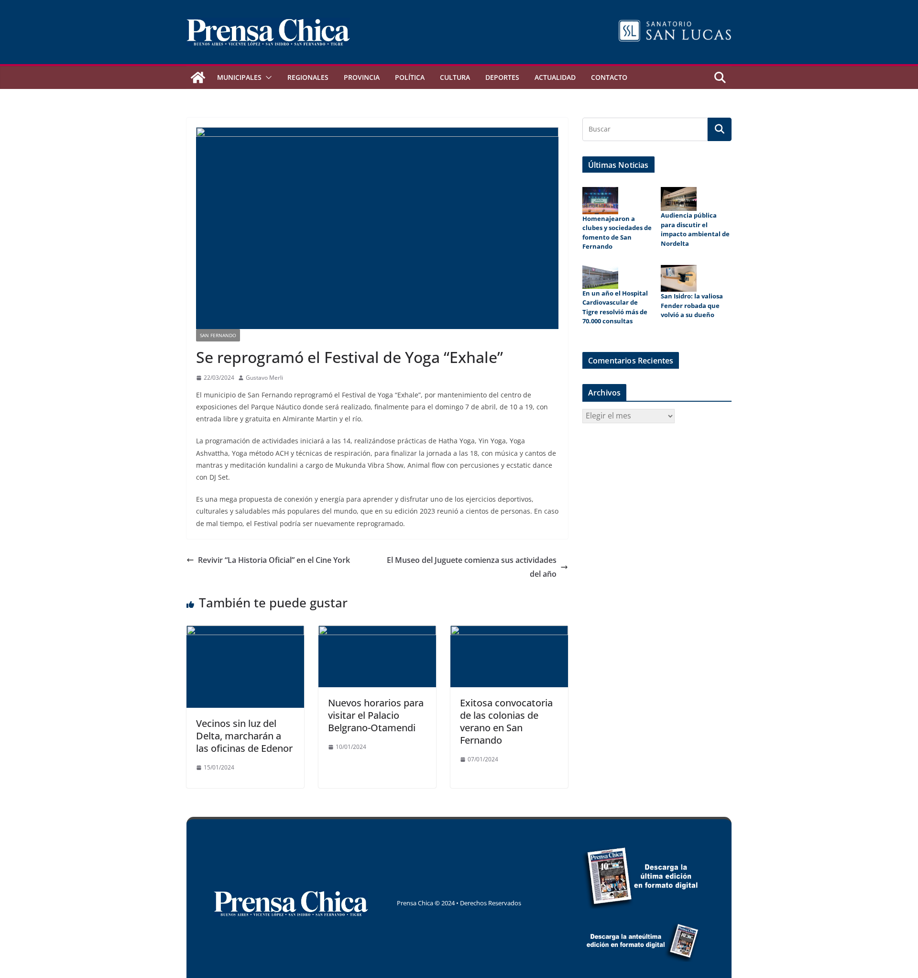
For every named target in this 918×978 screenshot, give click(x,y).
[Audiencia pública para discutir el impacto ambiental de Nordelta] (679, 199)
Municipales (239, 77)
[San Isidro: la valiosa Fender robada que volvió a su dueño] (679, 278)
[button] (267, 77)
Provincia (362, 77)
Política (410, 77)
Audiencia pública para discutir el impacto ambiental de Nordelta (695, 229)
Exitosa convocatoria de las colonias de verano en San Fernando (506, 721)
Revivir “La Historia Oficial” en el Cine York (274, 560)
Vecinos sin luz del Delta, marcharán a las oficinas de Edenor (244, 736)
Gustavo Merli (264, 378)
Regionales (307, 77)
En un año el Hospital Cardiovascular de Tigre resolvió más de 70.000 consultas (615, 307)
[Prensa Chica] (197, 77)
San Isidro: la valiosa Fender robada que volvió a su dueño (692, 305)
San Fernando (218, 335)
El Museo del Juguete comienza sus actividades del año (472, 567)
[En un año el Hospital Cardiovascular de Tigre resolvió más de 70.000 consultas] (600, 277)
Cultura (455, 77)
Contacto (609, 77)
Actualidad (555, 77)
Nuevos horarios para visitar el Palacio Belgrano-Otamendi (376, 715)
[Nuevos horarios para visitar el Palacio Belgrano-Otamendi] (377, 632)
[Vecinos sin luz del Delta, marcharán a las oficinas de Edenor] (245, 632)
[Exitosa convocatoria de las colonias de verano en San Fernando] (509, 632)
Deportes (502, 77)
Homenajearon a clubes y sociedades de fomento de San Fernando (617, 232)
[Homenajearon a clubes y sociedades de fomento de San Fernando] (600, 200)
